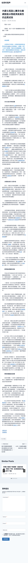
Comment (6, 497)
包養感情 (16, 219)
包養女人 (15, 425)
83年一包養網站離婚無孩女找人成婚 (21, 446)
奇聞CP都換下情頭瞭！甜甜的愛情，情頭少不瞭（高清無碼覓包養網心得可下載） (13, 469)
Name (5, 516)
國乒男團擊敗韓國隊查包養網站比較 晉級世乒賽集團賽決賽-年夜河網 (7, 448)
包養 (15, 105)
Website (5, 530)
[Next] (24, 470)
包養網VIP (9, 46)
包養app (20, 349)
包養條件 (17, 117)
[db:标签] (3, 438)
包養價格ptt (9, 351)
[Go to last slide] (4, 470)
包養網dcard (20, 326)
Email (5, 523)
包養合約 (4, 430)
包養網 (6, 151)
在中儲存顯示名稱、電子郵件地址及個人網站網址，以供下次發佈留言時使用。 (14, 534)
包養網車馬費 (21, 160)
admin (5, 20)
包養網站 (9, 175)
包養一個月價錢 (14, 52)
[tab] (11, 478)
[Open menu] (25, 3)
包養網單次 (18, 218)
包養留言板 (11, 219)
